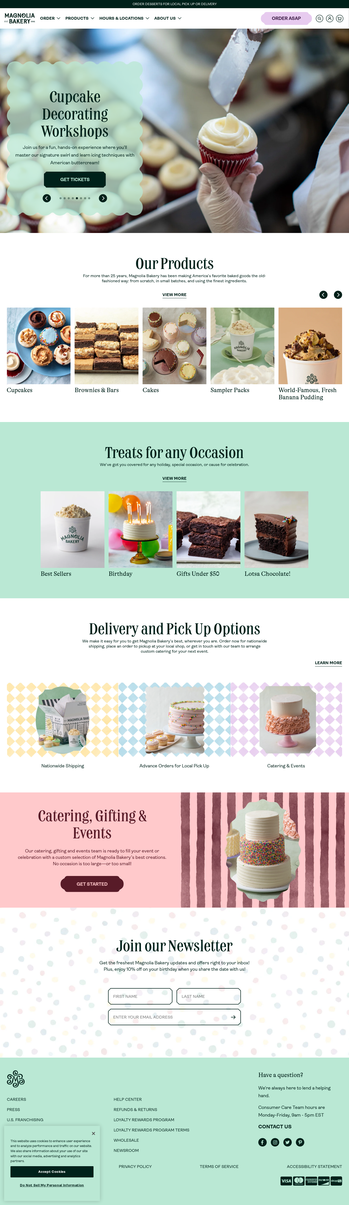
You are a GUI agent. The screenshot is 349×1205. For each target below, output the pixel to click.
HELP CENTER (128, 1099)
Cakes (151, 390)
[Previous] (323, 295)
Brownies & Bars (97, 390)
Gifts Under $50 (198, 573)
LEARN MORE (328, 663)
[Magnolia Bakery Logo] (19, 18)
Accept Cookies (51, 1172)
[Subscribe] (233, 1017)
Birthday (120, 573)
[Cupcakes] (39, 346)
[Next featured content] (103, 198)
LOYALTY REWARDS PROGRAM (144, 1119)
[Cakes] (174, 346)
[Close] (93, 1133)
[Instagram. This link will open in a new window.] (276, 1145)
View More (174, 295)
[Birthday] (140, 529)
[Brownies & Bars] (106, 346)
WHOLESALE (126, 1140)
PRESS (13, 1109)
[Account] (329, 18)
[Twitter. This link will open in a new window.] (289, 1145)
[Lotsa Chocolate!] (276, 529)
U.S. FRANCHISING (25, 1119)
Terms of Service (219, 1166)
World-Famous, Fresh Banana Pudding (307, 394)
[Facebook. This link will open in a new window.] (264, 1145)
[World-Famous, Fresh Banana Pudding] (310, 346)
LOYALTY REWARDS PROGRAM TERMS (151, 1130)
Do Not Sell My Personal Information (52, 1185)
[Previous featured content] (47, 198)
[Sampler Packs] (242, 346)
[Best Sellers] (72, 529)
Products (77, 18)
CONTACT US (275, 1127)
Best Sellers (56, 573)
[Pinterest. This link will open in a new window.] (301, 1145)
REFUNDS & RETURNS (135, 1109)
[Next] (338, 295)
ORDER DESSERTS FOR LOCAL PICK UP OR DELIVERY (175, 4)
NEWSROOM (126, 1150)
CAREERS (16, 1099)
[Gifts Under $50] (208, 529)
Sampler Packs (230, 390)
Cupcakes (19, 390)
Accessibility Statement (314, 1166)
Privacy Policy (135, 1166)
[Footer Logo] (16, 1081)
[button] (320, 18)
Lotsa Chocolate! (267, 573)
